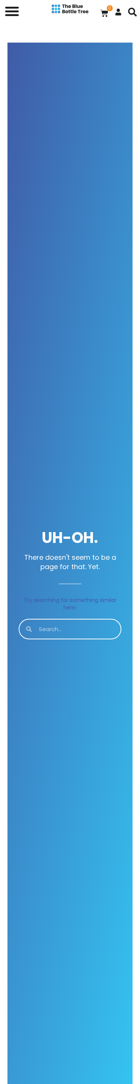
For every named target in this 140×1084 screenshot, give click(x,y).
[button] (12, 11)
